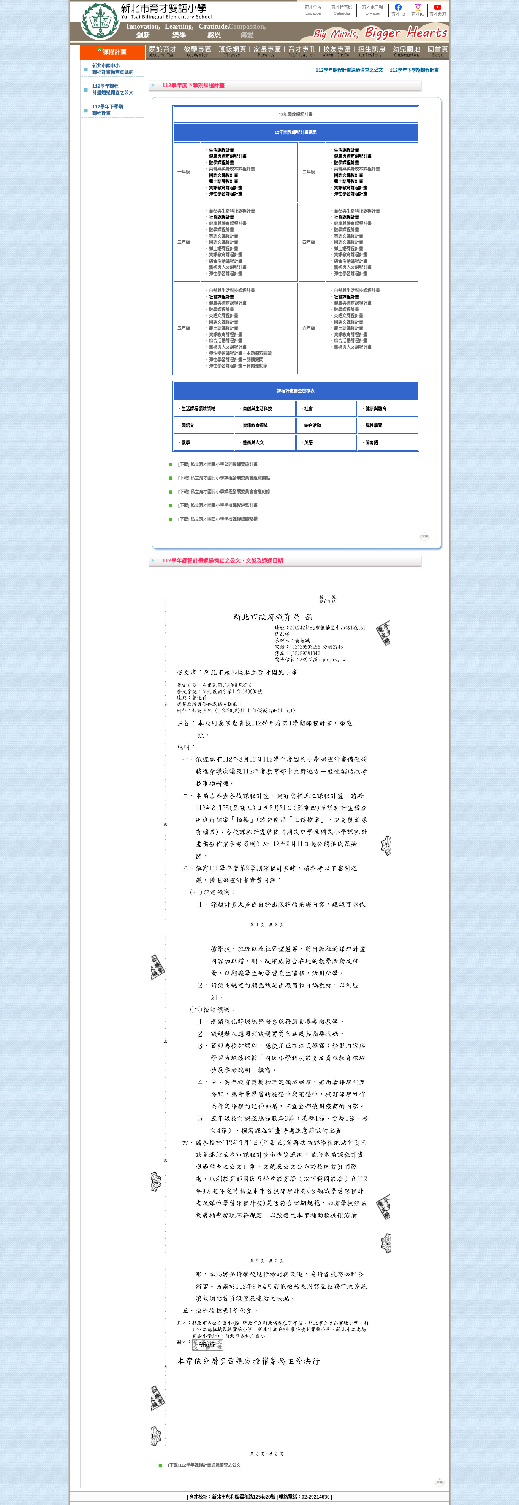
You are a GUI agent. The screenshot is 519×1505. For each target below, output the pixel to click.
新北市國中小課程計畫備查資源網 (112, 69)
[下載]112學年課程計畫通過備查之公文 (204, 1465)
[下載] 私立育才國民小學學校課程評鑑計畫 (218, 505)
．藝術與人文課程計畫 (226, 267)
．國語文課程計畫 (221, 242)
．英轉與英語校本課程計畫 (230, 169)
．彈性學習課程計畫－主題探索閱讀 (238, 353)
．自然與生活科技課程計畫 (230, 211)
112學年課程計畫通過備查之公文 (112, 89)
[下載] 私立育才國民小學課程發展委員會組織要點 (224, 478)
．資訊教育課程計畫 (223, 254)
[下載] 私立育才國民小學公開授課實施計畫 (218, 464)
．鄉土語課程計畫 (221, 248)
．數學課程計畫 (219, 229)
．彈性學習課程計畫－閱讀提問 (234, 359)
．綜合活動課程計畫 (223, 261)
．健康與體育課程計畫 (226, 223)
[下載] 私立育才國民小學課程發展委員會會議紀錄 (224, 491)
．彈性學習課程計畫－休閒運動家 (236, 366)
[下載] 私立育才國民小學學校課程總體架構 (218, 519)
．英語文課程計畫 (221, 236)
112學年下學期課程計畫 (107, 110)
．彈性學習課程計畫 (223, 273)
